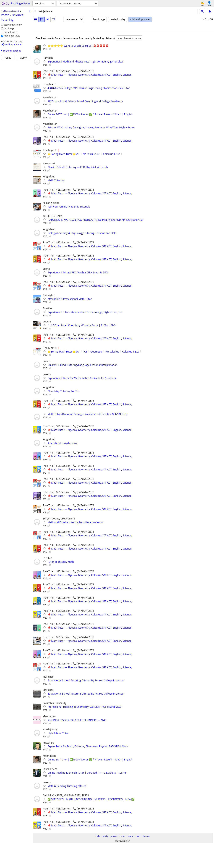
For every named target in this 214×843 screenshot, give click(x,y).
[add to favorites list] (44, 45)
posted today (10, 32)
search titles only (13, 24)
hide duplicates (12, 35)
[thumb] (41, 19)
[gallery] (47, 19)
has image (9, 28)
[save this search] (210, 11)
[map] (53, 19)
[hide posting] (50, 49)
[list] (36, 19)
